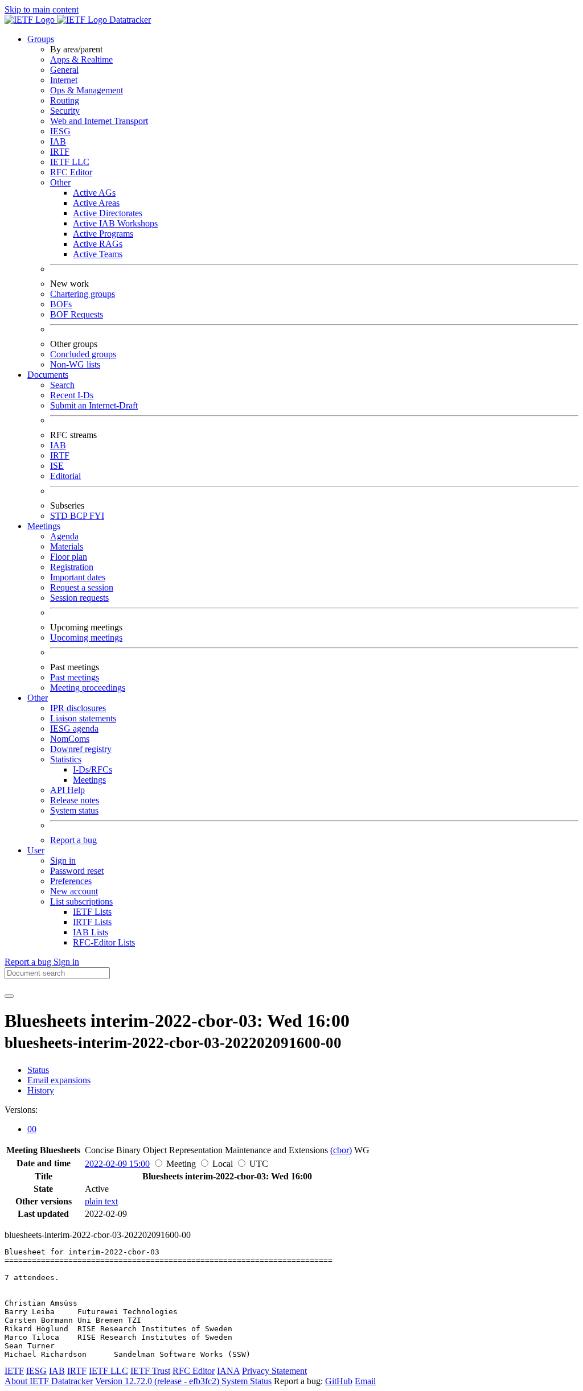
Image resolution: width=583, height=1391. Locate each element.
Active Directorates (107, 213)
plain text (101, 1201)
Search (62, 385)
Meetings (89, 780)
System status (74, 810)
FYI (96, 516)
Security (65, 110)
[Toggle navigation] (9, 996)
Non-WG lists (75, 364)
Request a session (81, 587)
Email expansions (59, 1080)
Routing (64, 100)
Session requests (79, 597)
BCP (79, 516)
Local (222, 1164)
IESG (60, 131)
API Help (67, 790)
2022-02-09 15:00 (117, 1164)
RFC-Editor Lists (104, 942)
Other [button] (37, 698)
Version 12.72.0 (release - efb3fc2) (158, 1381)
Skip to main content (42, 9)
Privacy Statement (274, 1371)
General (64, 70)
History (40, 1090)
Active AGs (94, 192)
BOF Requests (76, 314)
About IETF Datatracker (49, 1381)
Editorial (65, 476)
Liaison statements (83, 718)
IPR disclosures (78, 708)
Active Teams (97, 254)
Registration (71, 567)
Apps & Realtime (81, 59)
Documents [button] (47, 374)
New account (74, 891)
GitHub (338, 1381)
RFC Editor (71, 172)
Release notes (74, 800)
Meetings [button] (43, 526)
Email (365, 1381)
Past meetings (74, 677)
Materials (66, 546)
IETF (14, 1371)
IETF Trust (150, 1371)
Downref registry (81, 749)
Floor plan (68, 557)
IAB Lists (90, 932)
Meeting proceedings (87, 687)
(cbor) (341, 1150)
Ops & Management (86, 90)
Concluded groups (83, 354)
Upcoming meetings (86, 637)
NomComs (69, 739)
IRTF (59, 151)
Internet (63, 80)
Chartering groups (82, 294)
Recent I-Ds (71, 395)
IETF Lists (92, 912)
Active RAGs (97, 244)
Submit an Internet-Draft (94, 405)
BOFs (61, 304)
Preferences (71, 881)
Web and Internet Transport (99, 121)
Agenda (64, 536)
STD (60, 516)
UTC (258, 1164)
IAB (58, 141)
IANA (228, 1371)
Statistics (65, 759)
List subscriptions (81, 901)
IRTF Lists (92, 922)
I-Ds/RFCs (92, 769)
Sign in (63, 860)
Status (38, 1070)
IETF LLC (69, 162)
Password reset (77, 871)
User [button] (35, 850)
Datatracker (129, 19)
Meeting (181, 1164)
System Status (246, 1381)
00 (31, 1129)
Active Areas (96, 203)
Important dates (77, 577)
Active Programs (103, 233)
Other (60, 182)
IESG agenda (74, 728)
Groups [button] (40, 39)
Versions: (21, 1110)
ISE (57, 465)
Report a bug (73, 840)
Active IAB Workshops (115, 223)
